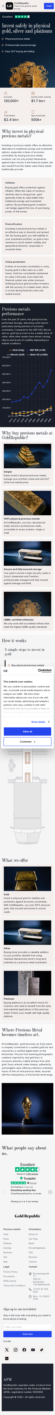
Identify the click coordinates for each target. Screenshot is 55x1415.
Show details (38, 721)
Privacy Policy (10, 1271)
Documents (9, 1276)
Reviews (33, 1257)
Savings (7, 1248)
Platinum (7, 1243)
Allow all (27, 731)
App (5, 1261)
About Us (33, 1234)
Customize (25, 741)
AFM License (9, 1281)
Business (7, 1252)
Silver (6, 1239)
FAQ (31, 1252)
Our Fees (33, 1239)
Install (49, 6)
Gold (5, 1234)
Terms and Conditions (14, 1285)
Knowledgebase (37, 1248)
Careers (33, 1261)
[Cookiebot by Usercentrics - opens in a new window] (38, 671)
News (31, 1243)
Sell (5, 1257)
